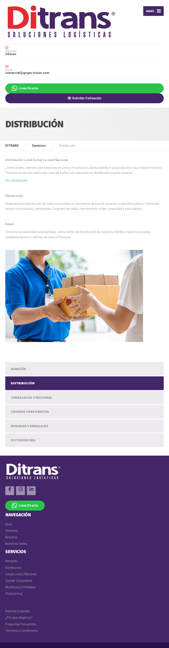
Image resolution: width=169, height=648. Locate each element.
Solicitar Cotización (86, 98)
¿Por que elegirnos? (19, 617)
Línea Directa (27, 88)
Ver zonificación (16, 180)
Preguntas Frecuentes (20, 624)
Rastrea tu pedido (17, 611)
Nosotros (11, 537)
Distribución (23, 383)
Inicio (8, 524)
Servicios (11, 530)
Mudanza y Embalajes (29, 426)
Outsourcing (23, 440)
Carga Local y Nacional (31, 397)
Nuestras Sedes (16, 543)
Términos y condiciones (21, 630)
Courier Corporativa (30, 411)
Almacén (18, 368)
